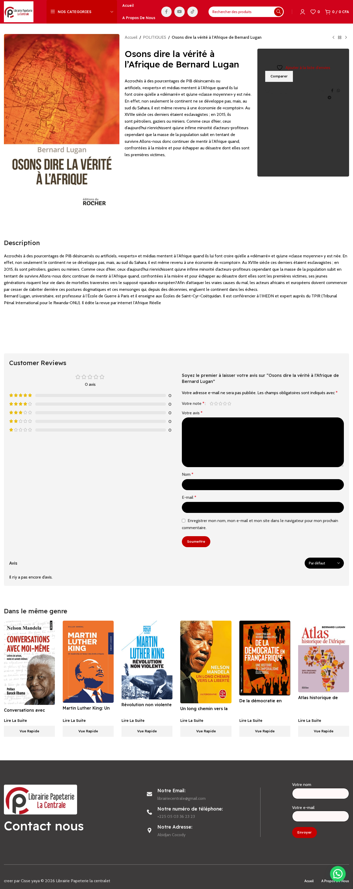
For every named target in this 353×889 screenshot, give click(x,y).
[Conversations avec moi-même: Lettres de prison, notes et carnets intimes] (29, 663)
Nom (187, 474)
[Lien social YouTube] (179, 12)
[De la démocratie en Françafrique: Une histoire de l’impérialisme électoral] (264, 658)
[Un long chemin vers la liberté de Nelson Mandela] (205, 662)
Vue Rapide (29, 731)
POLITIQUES (154, 37)
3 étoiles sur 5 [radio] (220, 403)
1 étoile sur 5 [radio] (212, 403)
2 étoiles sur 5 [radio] (216, 403)
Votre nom (301, 784)
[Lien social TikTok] (192, 12)
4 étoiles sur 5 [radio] (225, 403)
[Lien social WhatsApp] (338, 90)
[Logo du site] (18, 11)
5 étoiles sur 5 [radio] (229, 403)
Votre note (193, 403)
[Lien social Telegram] (329, 97)
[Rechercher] (278, 11)
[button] (338, 874)
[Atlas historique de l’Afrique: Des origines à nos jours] (323, 656)
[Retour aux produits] (340, 38)
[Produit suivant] (346, 38)
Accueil (131, 37)
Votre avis (192, 412)
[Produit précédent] (333, 38)
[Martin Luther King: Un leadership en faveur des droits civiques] (88, 662)
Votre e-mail (303, 807)
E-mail (189, 497)
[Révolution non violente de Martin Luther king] (146, 660)
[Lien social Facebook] (166, 12)
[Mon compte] (302, 12)
